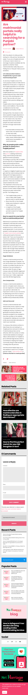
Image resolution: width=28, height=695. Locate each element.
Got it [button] (4, 692)
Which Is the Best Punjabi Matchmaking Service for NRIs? (12, 535)
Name (4, 484)
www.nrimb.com (17, 351)
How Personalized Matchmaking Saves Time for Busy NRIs (13, 538)
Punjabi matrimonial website (12, 233)
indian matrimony (12, 362)
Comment (5, 465)
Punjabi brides (19, 152)
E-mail (4, 492)
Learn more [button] (5, 688)
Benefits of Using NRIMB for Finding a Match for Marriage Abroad (14, 546)
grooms (8, 154)
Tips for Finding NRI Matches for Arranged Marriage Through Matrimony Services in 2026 (13, 543)
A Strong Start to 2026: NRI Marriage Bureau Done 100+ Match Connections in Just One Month (13, 551)
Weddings (5, 362)
